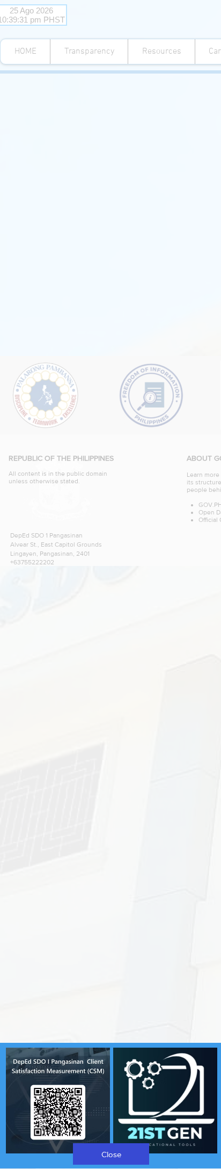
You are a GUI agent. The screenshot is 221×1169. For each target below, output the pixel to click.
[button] (111, 1154)
